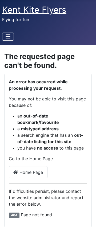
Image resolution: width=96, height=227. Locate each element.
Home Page (30, 172)
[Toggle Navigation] (8, 37)
